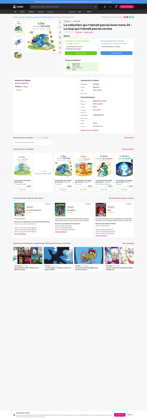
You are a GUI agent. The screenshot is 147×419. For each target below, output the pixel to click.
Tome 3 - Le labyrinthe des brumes (65, 229)
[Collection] (105, 6)
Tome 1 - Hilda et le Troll (102, 225)
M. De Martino (100, 184)
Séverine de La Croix (99, 101)
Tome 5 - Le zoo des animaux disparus (25, 227)
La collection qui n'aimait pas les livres (43, 17)
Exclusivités (61, 12)
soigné (79, 49)
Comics (22, 11)
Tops (79, 11)
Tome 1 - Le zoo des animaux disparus (25, 224)
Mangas (31, 11)
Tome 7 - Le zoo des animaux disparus (25, 231)
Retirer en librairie (116, 53)
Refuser (130, 415)
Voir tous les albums (128, 149)
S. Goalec (24, 184)
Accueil (15, 17)
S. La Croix (17, 184)
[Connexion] (110, 6)
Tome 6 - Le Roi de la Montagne (105, 233)
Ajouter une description (22, 83)
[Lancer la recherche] (95, 6)
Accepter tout (120, 415)
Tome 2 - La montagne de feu (63, 227)
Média (89, 11)
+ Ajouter (25, 86)
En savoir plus (108, 2)
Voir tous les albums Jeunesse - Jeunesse (121, 198)
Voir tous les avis (129, 137)
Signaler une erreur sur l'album (89, 130)
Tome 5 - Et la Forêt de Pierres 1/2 (105, 231)
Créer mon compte (126, 6)
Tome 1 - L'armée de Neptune (63, 225)
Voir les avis (78, 32)
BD (15, 11)
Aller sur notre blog (128, 243)
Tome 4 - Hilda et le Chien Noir (104, 229)
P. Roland (118, 184)
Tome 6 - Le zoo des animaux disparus (25, 229)
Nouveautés (72, 12)
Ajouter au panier (81, 53)
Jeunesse (40, 11)
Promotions (50, 12)
